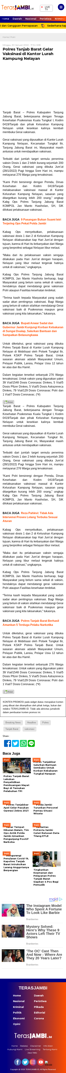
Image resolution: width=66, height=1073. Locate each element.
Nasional (30, 18)
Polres (45, 722)
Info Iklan (48, 1045)
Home (5, 18)
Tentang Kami (50, 1049)
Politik (17, 1012)
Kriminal (18, 1007)
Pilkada (39, 1007)
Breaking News (13, 722)
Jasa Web (32, 1052)
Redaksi (24, 1045)
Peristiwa (45, 18)
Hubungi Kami (14, 1049)
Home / (7, 37)
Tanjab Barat (11, 729)
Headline (31, 722)
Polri (13, 37)
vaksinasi (29, 729)
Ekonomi (19, 1018)
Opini (16, 1024)
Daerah (17, 18)
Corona (39, 1018)
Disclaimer (35, 1045)
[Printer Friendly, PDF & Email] (8, 402)
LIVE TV (45, 8)
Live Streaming (32, 1049)
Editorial (39, 1012)
